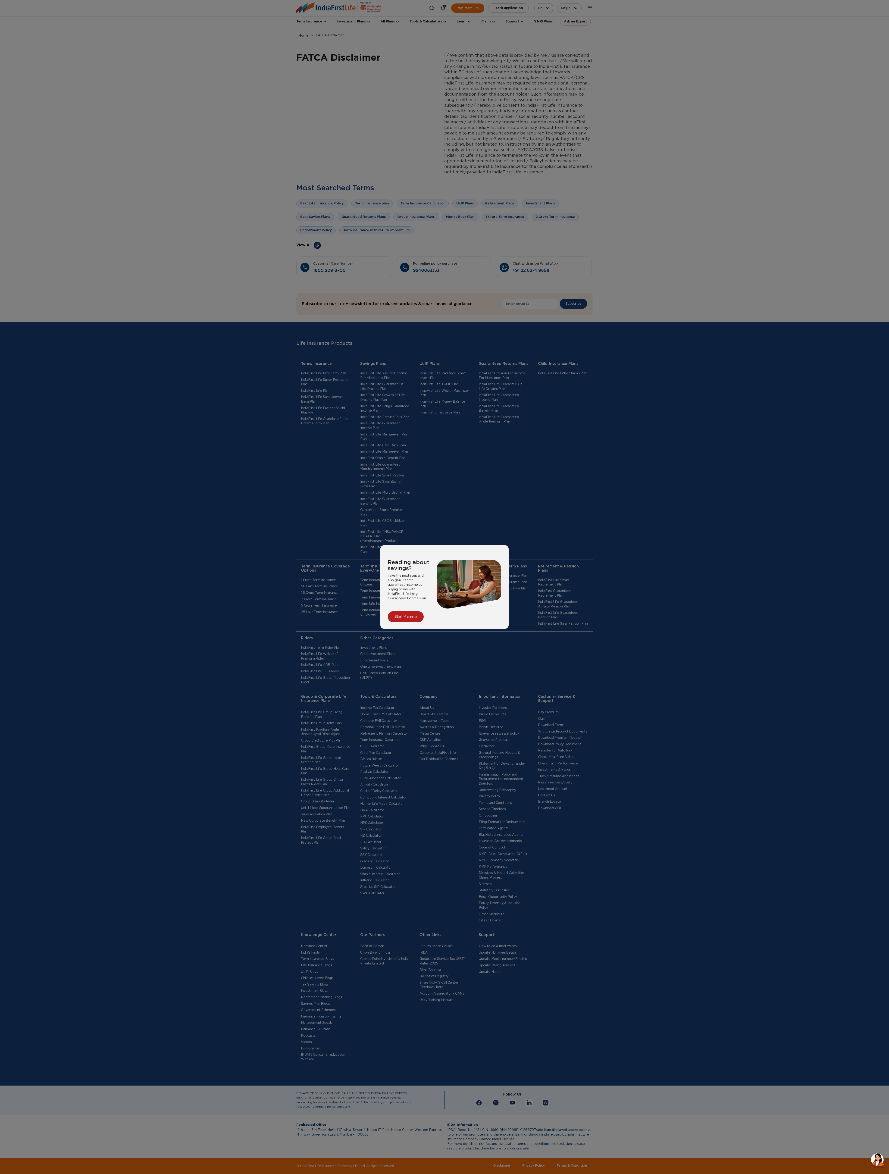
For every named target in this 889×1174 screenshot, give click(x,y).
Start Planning (406, 616)
